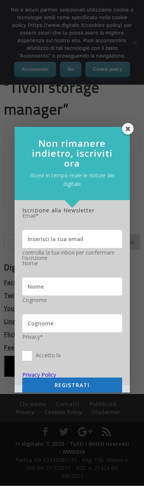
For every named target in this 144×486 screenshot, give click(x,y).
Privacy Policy (39, 374)
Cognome (34, 300)
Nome (30, 263)
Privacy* (32, 337)
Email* (30, 215)
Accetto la (48, 355)
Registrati (72, 385)
